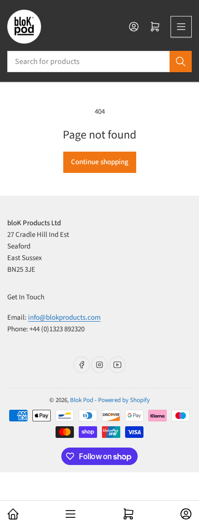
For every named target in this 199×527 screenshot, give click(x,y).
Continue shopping (99, 162)
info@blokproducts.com (64, 317)
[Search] (180, 61)
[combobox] (99, 61)
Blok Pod (81, 400)
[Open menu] (181, 26)
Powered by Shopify (124, 400)
